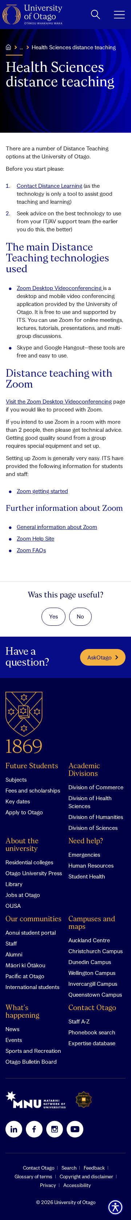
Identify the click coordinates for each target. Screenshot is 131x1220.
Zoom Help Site (35, 538)
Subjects (16, 779)
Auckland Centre (89, 940)
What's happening (22, 1012)
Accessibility (77, 1185)
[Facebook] (34, 1129)
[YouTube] (75, 1129)
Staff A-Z (79, 1021)
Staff (11, 943)
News (12, 1029)
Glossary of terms (33, 1176)
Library (14, 884)
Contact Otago (92, 1008)
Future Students (31, 766)
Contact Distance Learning (49, 186)
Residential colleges (29, 862)
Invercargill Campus (92, 984)
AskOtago (99, 657)
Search (68, 1167)
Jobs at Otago (22, 895)
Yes (53, 616)
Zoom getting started (42, 491)
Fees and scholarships (32, 790)
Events (13, 1040)
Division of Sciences (93, 828)
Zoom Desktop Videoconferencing (60, 288)
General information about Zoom (57, 527)
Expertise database (91, 1043)
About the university (22, 845)
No (80, 616)
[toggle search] (95, 14)
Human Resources (91, 865)
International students (32, 987)
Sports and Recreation (33, 1051)
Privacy (48, 1185)
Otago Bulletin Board (31, 1061)
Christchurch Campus (95, 951)
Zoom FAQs (31, 550)
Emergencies (84, 854)
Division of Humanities (95, 817)
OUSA (13, 906)
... (21, 47)
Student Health (86, 876)
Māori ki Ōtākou (25, 965)
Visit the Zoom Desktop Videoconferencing (59, 401)
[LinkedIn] (13, 1129)
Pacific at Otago (24, 976)
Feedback (94, 1167)
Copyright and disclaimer (86, 1176)
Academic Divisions (84, 770)
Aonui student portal (30, 932)
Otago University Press (33, 873)
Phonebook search (91, 1032)
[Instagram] (54, 1129)
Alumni (13, 954)
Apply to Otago (24, 812)
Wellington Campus (91, 973)
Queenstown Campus (95, 994)
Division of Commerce (95, 787)
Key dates (17, 801)
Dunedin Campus (89, 962)
